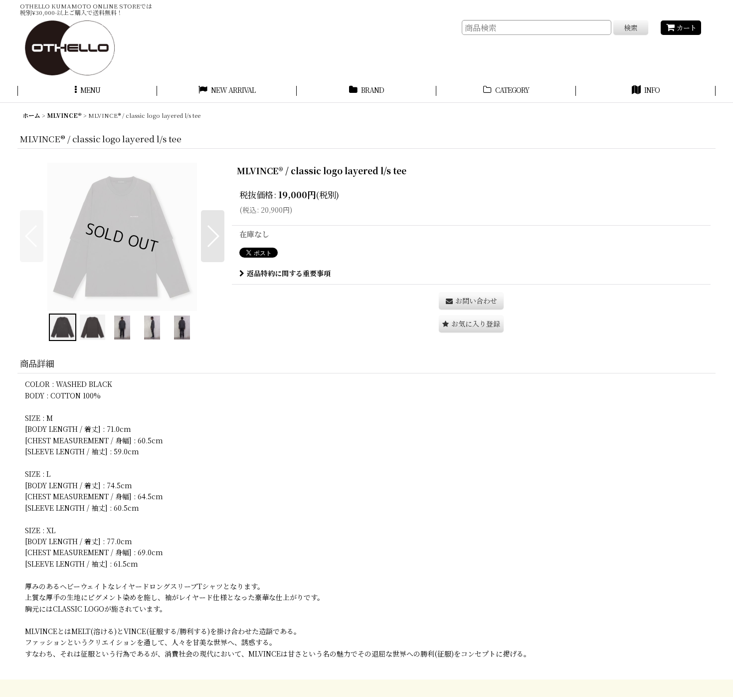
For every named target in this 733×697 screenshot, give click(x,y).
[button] (87, 91)
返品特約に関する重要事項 (289, 273)
